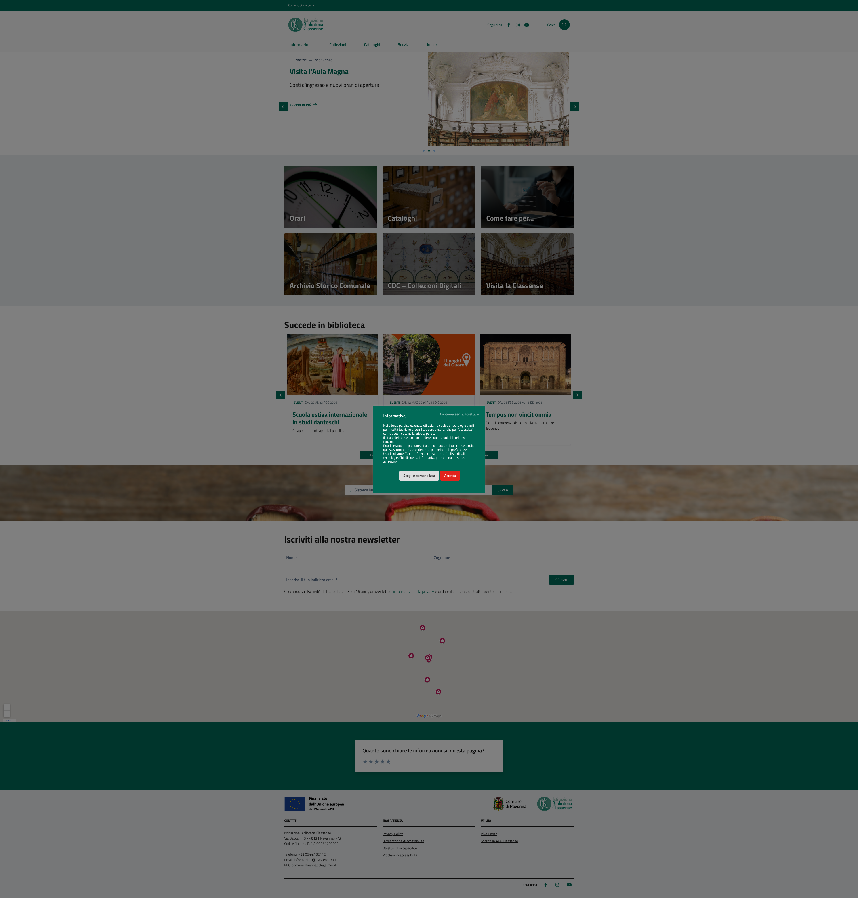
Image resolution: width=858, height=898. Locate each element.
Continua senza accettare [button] (459, 414)
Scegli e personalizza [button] (419, 475)
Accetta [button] (450, 475)
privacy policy (424, 434)
